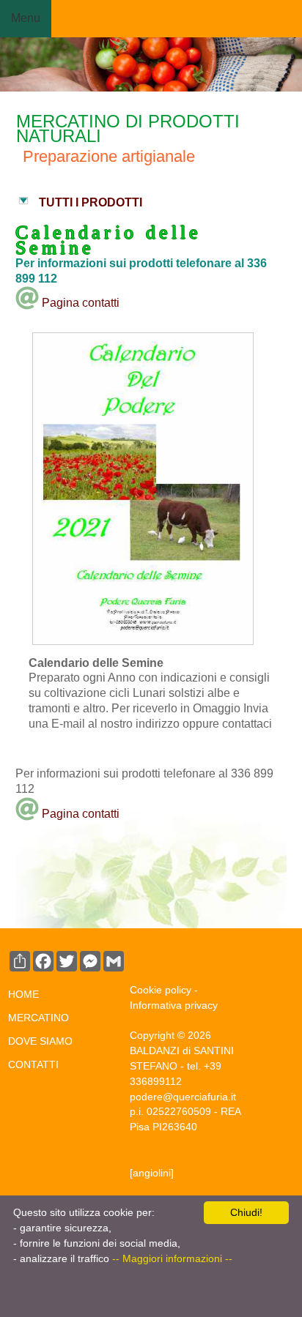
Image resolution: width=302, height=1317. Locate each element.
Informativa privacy (174, 1005)
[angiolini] (152, 1173)
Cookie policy (160, 990)
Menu (25, 18)
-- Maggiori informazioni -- (172, 1258)
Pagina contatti (79, 302)
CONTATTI (33, 1064)
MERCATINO (38, 1017)
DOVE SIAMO (40, 1041)
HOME (23, 994)
